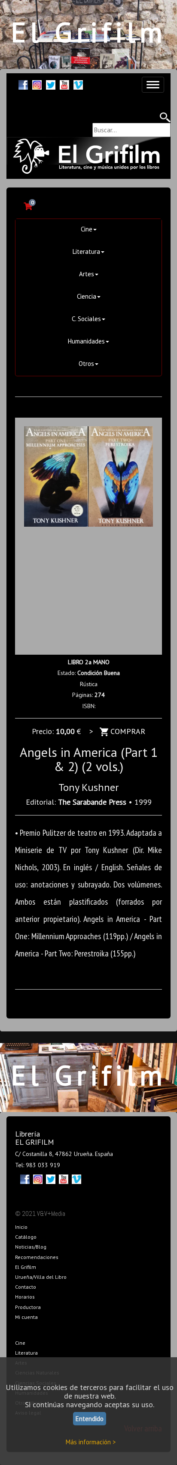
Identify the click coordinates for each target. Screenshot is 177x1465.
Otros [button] (86, 363)
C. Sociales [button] (86, 319)
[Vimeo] (78, 84)
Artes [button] (86, 274)
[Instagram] (37, 84)
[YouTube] (64, 84)
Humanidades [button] (86, 341)
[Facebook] (23, 84)
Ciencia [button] (86, 296)
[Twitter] (50, 84)
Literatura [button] (86, 251)
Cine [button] (86, 229)
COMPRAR (126, 731)
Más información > (91, 1442)
